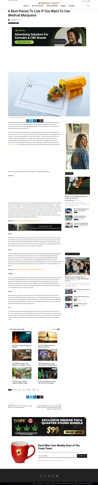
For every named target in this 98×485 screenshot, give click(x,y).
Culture (67, 193)
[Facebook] (27, 120)
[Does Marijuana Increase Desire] (69, 291)
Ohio (38, 389)
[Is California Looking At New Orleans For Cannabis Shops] (69, 225)
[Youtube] (57, 475)
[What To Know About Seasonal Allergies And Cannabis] (69, 210)
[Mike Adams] (9, 20)
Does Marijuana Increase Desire (82, 289)
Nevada (33, 389)
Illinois (24, 389)
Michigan (29, 389)
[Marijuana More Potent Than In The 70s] (69, 298)
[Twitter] (31, 120)
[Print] (41, 120)
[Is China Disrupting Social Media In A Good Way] (69, 218)
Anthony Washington (70, 200)
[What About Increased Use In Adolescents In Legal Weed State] (77, 266)
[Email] (38, 120)
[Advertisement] (49, 60)
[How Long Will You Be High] (69, 305)
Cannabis (76, 219)
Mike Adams (14, 19)
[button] (88, 6)
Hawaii (19, 389)
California (15, 389)
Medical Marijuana (12, 23)
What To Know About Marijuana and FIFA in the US (76, 197)
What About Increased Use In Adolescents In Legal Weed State (77, 278)
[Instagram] (44, 475)
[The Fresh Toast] (49, 3)
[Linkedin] (34, 120)
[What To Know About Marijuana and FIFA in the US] (77, 185)
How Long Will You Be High (80, 303)
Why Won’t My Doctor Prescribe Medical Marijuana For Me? (29, 269)
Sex (75, 291)
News (17, 23)
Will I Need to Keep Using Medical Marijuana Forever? (27, 220)
